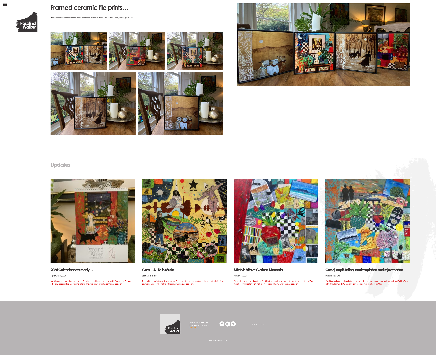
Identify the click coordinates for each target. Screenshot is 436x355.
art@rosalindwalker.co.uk (199, 322)
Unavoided (193, 327)
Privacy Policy (258, 324)
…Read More (117, 284)
